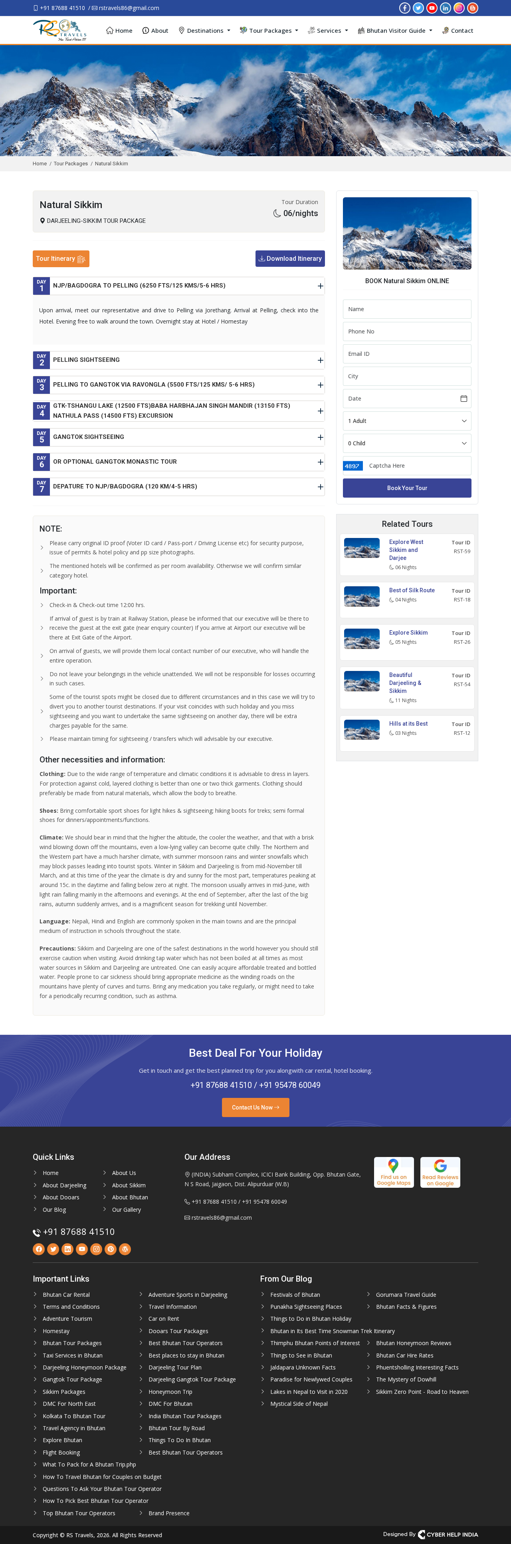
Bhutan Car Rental (66, 1294)
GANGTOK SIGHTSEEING (80, 438)
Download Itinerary (293, 258)
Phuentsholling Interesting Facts (417, 1367)
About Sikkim (129, 1185)
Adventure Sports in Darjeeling (188, 1294)
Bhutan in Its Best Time (300, 1331)
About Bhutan (130, 1197)
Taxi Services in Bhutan (73, 1355)
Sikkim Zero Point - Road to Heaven (422, 1391)
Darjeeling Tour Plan (175, 1367)
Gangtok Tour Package (72, 1379)
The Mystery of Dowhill (406, 1379)
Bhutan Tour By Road (177, 1428)
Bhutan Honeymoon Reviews (414, 1343)
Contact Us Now (253, 1107)
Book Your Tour (407, 488)
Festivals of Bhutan (295, 1294)
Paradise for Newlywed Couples (311, 1379)
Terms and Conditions (71, 1306)
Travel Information (173, 1306)
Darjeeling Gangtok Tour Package (192, 1379)
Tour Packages (270, 30)
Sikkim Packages (64, 1391)
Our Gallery (126, 1209)
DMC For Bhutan (170, 1403)
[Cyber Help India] (431, 1534)
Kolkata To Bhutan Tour (74, 1416)
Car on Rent (164, 1318)
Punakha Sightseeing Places (306, 1306)
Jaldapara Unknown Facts (303, 1367)
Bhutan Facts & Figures (406, 1306)
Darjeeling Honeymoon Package (85, 1367)
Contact (462, 30)
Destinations (205, 30)
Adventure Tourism (67, 1318)
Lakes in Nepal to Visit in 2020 (309, 1391)
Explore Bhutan (62, 1440)
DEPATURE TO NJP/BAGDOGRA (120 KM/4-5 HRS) (117, 487)
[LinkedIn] (445, 7)
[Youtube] (432, 7)
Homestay (56, 1331)
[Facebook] (404, 7)
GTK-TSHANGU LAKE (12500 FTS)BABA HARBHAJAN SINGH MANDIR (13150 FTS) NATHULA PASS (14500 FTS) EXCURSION (163, 411)
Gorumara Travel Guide (406, 1294)
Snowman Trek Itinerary (363, 1331)
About (159, 30)
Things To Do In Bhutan (180, 1440)
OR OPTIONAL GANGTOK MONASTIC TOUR (107, 462)
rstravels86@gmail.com (128, 8)
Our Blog (54, 1209)
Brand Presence (169, 1513)
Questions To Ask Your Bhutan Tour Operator (102, 1488)
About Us (124, 1173)
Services (329, 30)
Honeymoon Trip (170, 1391)
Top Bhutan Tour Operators (79, 1513)
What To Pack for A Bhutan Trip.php (89, 1464)
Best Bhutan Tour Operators (186, 1343)
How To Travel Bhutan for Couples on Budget (102, 1476)
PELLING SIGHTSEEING (78, 360)
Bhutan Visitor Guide (396, 30)
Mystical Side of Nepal (299, 1403)
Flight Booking (61, 1452)
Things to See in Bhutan (301, 1355)
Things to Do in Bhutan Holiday (310, 1318)
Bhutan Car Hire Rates (405, 1355)
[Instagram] (459, 7)
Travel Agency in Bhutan (74, 1428)
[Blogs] (472, 7)
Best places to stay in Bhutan (186, 1355)
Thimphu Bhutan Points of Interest (315, 1343)
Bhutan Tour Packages (72, 1343)
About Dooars (61, 1197)
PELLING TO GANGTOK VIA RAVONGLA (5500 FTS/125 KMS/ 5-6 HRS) (146, 385)
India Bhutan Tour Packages (185, 1416)
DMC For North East (69, 1403)
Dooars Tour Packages (178, 1331)
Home (124, 30)
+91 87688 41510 (61, 8)
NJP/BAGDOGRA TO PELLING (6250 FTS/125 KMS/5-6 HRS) (131, 286)
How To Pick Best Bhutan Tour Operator (96, 1500)
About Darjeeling (64, 1185)
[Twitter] (418, 7)
